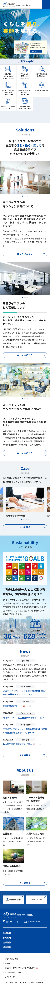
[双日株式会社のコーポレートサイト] (13, 896)
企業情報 (7, 942)
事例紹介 (7, 932)
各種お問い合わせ (34, 921)
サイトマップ (10, 977)
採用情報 (7, 947)
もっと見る (25, 527)
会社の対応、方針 (11, 959)
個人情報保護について (13, 972)
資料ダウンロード (12, 922)
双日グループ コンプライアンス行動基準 (20, 968)
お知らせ (7, 937)
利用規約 (8, 963)
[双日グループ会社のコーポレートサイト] (36, 896)
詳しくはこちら (25, 253)
